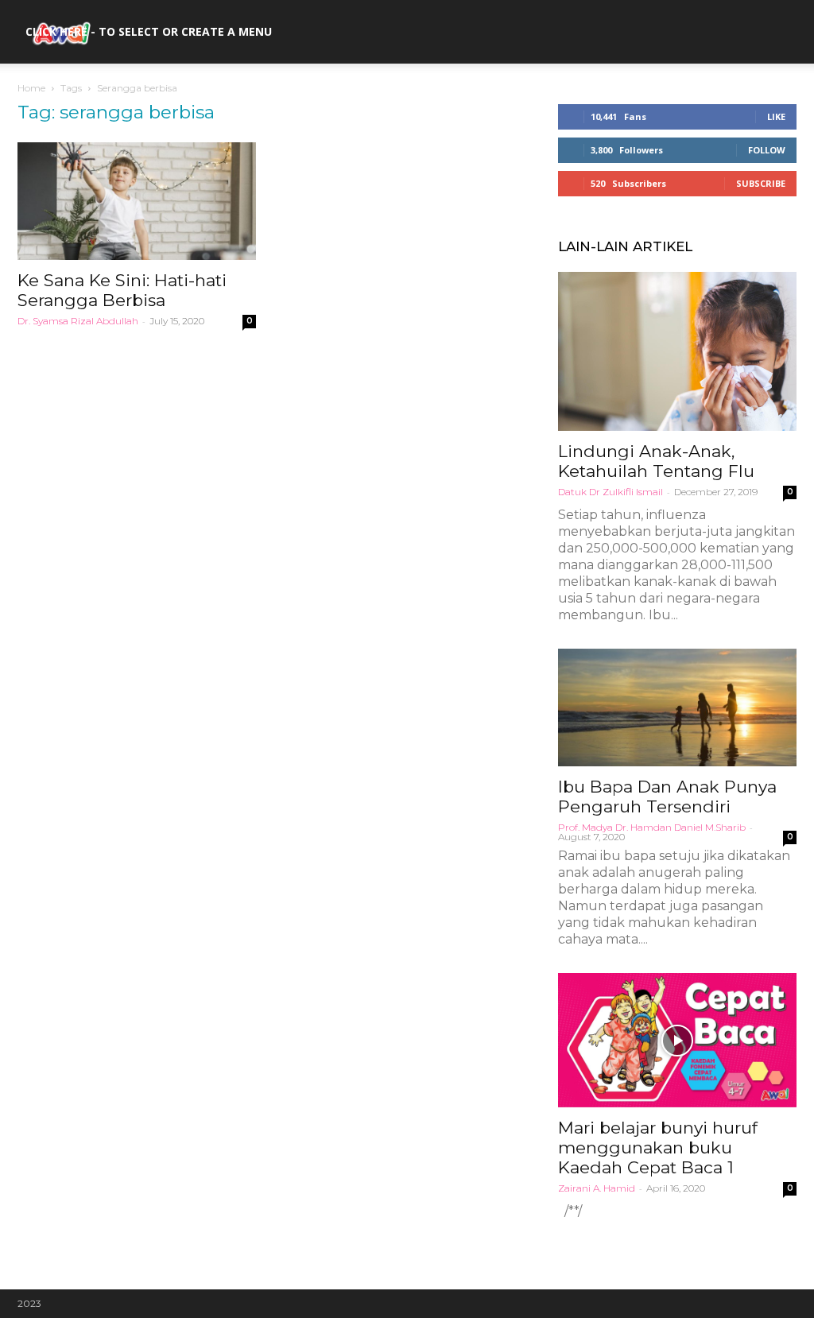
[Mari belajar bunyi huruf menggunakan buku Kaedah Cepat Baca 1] (677, 1040)
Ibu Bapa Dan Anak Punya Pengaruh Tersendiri (667, 796)
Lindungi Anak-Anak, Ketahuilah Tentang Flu (656, 461)
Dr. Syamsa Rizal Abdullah (77, 321)
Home (31, 88)
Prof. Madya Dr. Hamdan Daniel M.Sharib (652, 827)
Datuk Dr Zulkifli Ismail (610, 492)
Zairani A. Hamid (596, 1188)
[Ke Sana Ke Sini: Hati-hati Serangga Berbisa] (136, 201)
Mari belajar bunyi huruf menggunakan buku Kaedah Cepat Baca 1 (658, 1147)
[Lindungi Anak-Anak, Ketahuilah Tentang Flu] (677, 351)
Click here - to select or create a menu (148, 31)
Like (776, 116)
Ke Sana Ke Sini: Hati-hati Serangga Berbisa (122, 290)
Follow (766, 150)
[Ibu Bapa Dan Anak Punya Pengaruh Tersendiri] (677, 707)
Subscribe (760, 183)
